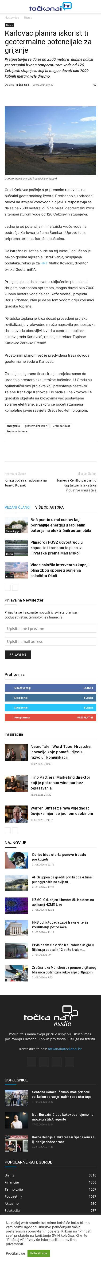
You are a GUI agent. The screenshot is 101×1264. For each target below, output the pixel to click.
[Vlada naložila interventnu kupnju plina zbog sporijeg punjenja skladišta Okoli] (16, 570)
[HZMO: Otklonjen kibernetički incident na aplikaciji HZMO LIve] (16, 905)
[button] (7, 6)
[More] (85, 95)
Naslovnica (12, 18)
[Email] (42, 451)
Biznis (28, 18)
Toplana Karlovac (17, 431)
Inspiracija (14, 734)
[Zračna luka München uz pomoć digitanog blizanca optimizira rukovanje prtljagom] (16, 973)
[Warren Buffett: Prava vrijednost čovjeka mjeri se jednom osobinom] (16, 814)
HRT (44, 263)
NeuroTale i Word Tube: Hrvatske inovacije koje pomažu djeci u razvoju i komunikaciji (61, 752)
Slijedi (88, 697)
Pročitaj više (15, 1253)
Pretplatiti (85, 717)
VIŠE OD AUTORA (49, 507)
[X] (20, 451)
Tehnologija (12, 531)
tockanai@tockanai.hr (65, 1049)
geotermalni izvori (36, 425)
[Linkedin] (31, 451)
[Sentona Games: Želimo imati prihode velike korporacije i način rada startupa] (16, 1098)
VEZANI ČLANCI (18, 507)
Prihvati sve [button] (38, 1253)
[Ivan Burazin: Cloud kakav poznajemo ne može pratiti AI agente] (16, 1120)
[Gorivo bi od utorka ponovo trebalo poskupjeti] (16, 860)
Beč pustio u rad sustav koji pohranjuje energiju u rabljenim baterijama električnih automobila (61, 525)
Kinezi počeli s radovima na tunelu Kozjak (26, 482)
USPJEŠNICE (16, 1080)
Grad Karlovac (61, 425)
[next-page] (15, 588)
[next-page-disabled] (15, 830)
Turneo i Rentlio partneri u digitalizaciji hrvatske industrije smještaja (76, 485)
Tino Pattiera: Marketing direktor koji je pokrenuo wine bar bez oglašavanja (60, 782)
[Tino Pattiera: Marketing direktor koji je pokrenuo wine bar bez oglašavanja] (16, 783)
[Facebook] (9, 451)
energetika (13, 425)
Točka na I (22, 84)
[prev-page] (8, 588)
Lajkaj (88, 688)
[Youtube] (69, 1062)
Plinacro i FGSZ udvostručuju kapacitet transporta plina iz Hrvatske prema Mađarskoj (57, 547)
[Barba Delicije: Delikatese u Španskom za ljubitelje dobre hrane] (16, 1143)
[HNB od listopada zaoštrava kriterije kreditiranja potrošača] (16, 928)
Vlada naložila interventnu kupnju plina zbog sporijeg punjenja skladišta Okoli (60, 570)
